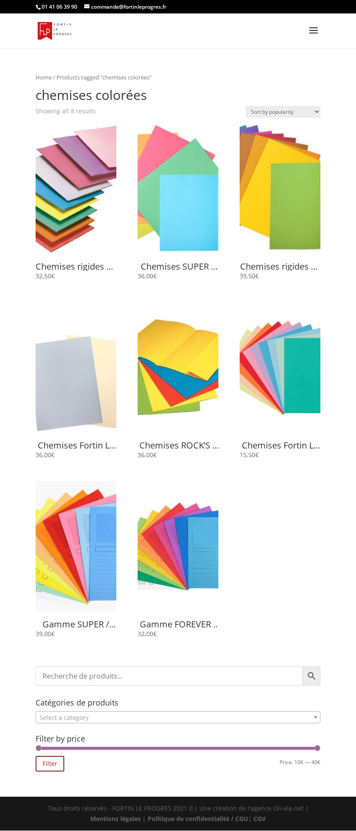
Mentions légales (115, 819)
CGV (260, 819)
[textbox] (178, 718)
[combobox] (178, 717)
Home (44, 77)
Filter (50, 763)
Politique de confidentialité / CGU (198, 819)
